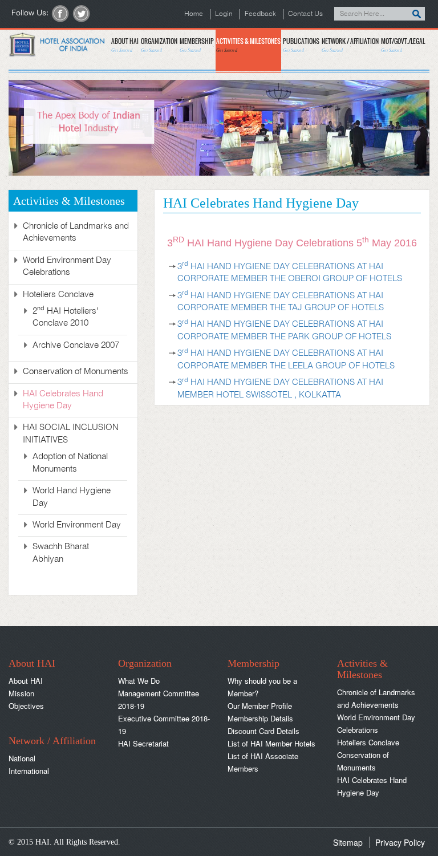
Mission (21, 693)
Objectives (26, 705)
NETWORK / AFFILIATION (350, 44)
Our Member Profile (260, 705)
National (22, 758)
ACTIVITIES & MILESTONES (248, 44)
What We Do (139, 680)
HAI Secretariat (143, 743)
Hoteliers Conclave (368, 742)
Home (193, 14)
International (29, 770)
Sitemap (348, 842)
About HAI (26, 680)
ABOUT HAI (125, 44)
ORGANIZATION (159, 44)
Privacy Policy (400, 842)
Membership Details (260, 718)
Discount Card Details (263, 730)
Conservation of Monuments (75, 372)
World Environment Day (77, 525)
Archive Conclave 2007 (76, 346)
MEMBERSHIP (197, 44)
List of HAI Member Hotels (271, 743)
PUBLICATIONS (301, 44)
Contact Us (305, 14)
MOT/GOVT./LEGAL (403, 44)
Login (224, 14)
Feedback (260, 14)
